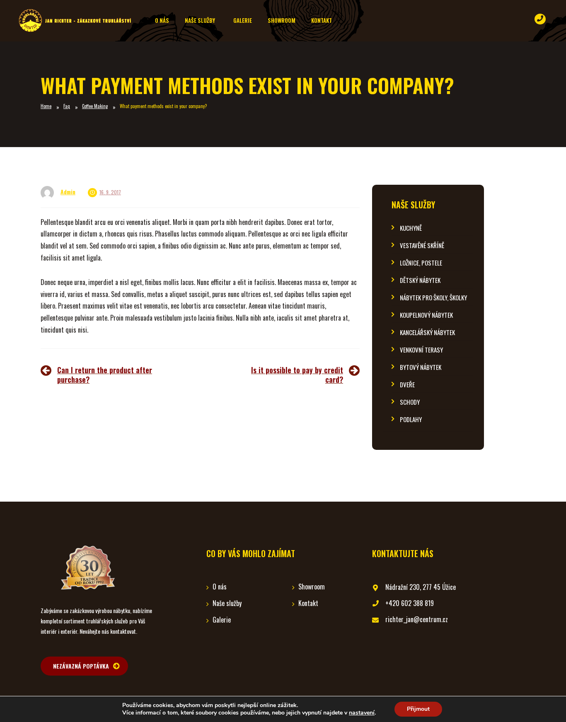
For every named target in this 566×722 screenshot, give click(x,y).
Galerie (222, 620)
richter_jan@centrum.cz (416, 619)
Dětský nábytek (420, 280)
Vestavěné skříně (422, 245)
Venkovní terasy (421, 349)
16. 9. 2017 (110, 192)
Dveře (407, 384)
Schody (410, 402)
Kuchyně (411, 228)
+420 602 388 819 (409, 603)
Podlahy (411, 419)
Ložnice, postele (421, 262)
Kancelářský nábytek (427, 332)
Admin (67, 191)
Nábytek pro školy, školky (433, 297)
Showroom (311, 587)
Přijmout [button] (418, 709)
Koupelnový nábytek (426, 315)
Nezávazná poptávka (81, 666)
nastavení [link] (362, 713)
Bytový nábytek (420, 367)
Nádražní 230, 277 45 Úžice (420, 587)
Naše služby (413, 205)
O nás (220, 587)
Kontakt (308, 603)
